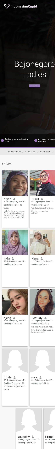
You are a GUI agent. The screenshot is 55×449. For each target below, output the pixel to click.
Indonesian (45, 151)
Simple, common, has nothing (39, 212)
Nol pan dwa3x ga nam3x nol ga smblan (15, 386)
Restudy (36, 318)
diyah (7, 199)
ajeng (7, 318)
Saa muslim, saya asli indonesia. (42, 327)
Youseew (24, 437)
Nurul (35, 199)
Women (31, 151)
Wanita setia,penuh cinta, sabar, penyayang (42, 208)
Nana (35, 258)
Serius (6, 208)
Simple (6, 389)
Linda (7, 377)
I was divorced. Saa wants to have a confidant (42, 331)
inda (7, 258)
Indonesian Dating (15, 151)
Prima (49, 437)
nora (34, 377)
